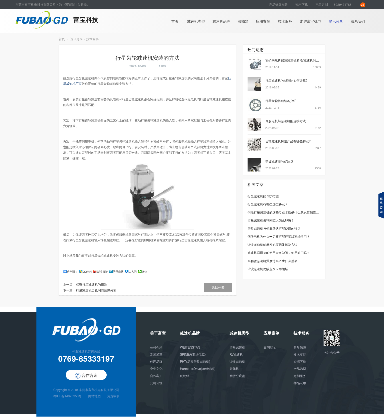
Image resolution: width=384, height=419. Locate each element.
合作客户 (156, 375)
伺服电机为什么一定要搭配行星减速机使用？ (279, 236)
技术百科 (92, 39)
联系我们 (358, 21)
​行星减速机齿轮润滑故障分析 (96, 290)
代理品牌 (156, 361)
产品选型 (300, 368)
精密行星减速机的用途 (91, 284)
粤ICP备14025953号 (67, 396)
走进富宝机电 (310, 21)
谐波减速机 (237, 361)
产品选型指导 (279, 4)
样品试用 (300, 383)
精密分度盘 (237, 375)
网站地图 (94, 396)
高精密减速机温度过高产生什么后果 (272, 261)
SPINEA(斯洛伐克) (193, 354)
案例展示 (270, 347)
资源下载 (300, 361)
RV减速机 (236, 354)
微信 (144, 271)
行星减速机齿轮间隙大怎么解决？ (271, 220)
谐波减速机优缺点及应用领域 (268, 269)
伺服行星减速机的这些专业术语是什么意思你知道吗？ (285, 212)
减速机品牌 (221, 21)
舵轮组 (184, 375)
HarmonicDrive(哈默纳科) (198, 368)
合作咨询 (89, 375)
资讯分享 (336, 21)
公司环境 (156, 383)
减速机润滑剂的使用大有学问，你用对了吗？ (279, 252)
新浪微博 (102, 271)
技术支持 (300, 354)
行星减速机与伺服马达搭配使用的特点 (274, 228)
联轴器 (243, 21)
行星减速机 (237, 347)
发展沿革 (156, 354)
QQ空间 (87, 271)
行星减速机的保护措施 (263, 196)
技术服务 (285, 21)
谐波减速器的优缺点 (279, 161)
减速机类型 (196, 21)
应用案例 (263, 21)
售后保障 (300, 347)
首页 (174, 21)
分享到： (72, 271)
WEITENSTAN (190, 347)
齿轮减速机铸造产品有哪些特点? (288, 141)
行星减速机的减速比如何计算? (286, 80)
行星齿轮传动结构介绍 (280, 100)
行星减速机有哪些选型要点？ (268, 204)
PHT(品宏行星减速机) (195, 361)
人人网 (133, 271)
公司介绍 (156, 347)
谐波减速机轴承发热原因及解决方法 (272, 244)
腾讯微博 (118, 271)
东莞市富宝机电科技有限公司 (99, 389)
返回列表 (218, 287)
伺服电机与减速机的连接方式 (285, 121)
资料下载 (302, 4)
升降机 (234, 368)
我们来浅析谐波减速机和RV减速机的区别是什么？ (300, 60)
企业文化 (156, 368)
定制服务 (300, 375)
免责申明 (113, 396)
